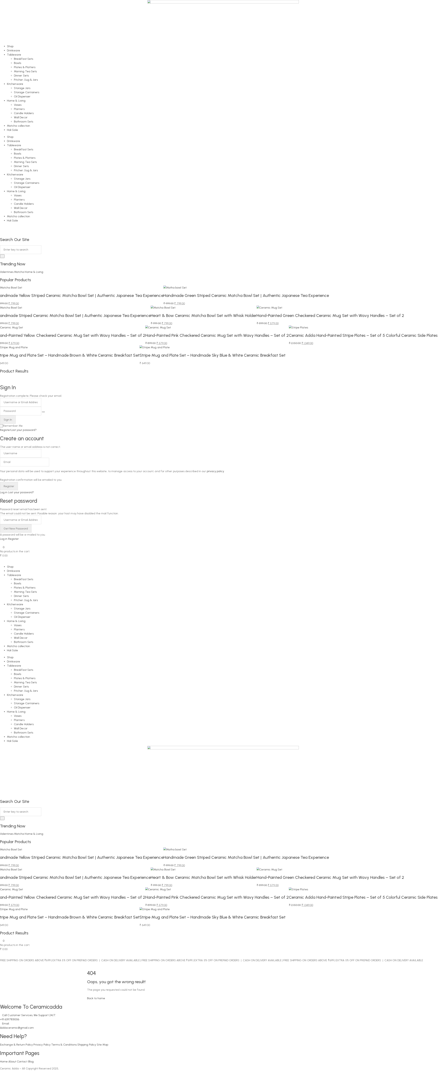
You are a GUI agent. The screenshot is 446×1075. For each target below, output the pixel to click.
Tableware (14, 54)
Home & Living (16, 100)
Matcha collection (18, 125)
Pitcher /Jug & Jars (26, 79)
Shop (10, 46)
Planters (19, 109)
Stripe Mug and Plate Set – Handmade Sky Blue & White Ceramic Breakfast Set (213, 355)
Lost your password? (24, 430)
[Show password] (43, 411)
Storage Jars (22, 88)
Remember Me (13, 425)
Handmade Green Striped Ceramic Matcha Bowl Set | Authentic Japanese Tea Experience (246, 295)
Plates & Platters (24, 67)
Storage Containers (26, 92)
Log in (3, 492)
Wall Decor (21, 117)
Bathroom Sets (23, 121)
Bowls (17, 63)
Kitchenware (15, 84)
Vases (17, 104)
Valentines (7, 272)
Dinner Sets (21, 75)
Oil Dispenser (22, 96)
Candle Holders (24, 113)
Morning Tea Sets (25, 71)
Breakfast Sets (23, 58)
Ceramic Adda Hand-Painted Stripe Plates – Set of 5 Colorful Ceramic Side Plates (363, 335)
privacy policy (215, 471)
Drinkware (13, 50)
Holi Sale (12, 130)
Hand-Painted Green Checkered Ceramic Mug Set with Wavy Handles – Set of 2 (330, 315)
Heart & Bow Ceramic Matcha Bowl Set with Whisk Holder (204, 315)
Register (5, 430)
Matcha (19, 272)
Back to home (96, 998)
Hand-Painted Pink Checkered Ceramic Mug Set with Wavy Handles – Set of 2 (217, 335)
